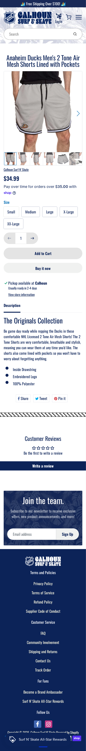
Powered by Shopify (67, 732)
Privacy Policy (43, 583)
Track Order (43, 670)
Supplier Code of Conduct (43, 611)
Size (6, 202)
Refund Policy (43, 602)
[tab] (15, 307)
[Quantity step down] (9, 238)
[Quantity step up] (32, 238)
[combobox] (36, 34)
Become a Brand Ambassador (43, 692)
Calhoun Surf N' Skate (16, 169)
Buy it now (43, 268)
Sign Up (67, 534)
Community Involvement (43, 642)
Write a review (43, 466)
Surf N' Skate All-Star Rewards (43, 701)
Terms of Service (43, 592)
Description (12, 305)
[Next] (78, 113)
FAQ (43, 633)
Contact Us (43, 660)
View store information (21, 294)
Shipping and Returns (43, 651)
